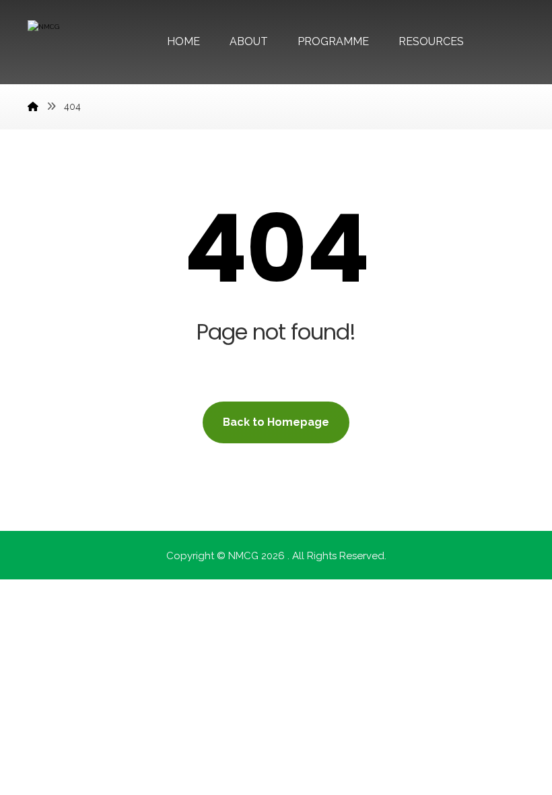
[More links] (501, 42)
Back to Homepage (276, 422)
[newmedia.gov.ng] (78, 45)
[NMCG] (33, 106)
